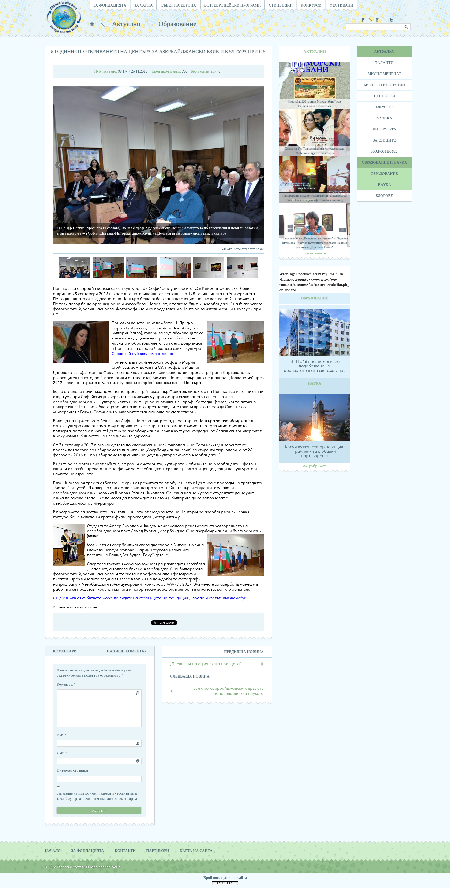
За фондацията (110, 5)
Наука (384, 185)
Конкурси (311, 5)
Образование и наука (384, 162)
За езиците (384, 140)
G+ (378, 20)
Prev (59, 165)
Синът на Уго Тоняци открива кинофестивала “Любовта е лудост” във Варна (314, 151)
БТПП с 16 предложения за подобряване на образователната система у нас (314, 366)
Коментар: (66, 684)
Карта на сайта (196, 851)
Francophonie (384, 151)
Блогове (384, 196)
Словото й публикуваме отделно (142, 354)
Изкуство (384, 107)
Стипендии (281, 5)
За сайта (143, 5)
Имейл (63, 753)
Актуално (126, 24)
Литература (384, 129)
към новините (314, 253)
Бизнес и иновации (384, 85)
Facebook (363, 20)
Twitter (392, 20)
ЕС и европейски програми (232, 5)
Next (257, 165)
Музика (384, 118)
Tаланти (384, 63)
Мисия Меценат (384, 74)
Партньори (157, 851)
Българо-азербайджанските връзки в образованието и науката (228, 691)
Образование (177, 24)
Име (61, 735)
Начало (92, 24)
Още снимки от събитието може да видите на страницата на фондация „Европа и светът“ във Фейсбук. (150, 598)
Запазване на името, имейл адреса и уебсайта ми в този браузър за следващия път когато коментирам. (97, 796)
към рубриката (314, 466)
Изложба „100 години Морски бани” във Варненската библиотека (314, 104)
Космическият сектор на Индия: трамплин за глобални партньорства (314, 451)
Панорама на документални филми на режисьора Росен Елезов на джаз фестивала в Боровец (314, 198)
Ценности (384, 96)
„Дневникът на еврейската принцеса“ (205, 664)
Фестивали (341, 5)
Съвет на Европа (178, 5)
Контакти (125, 851)
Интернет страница (72, 770)
